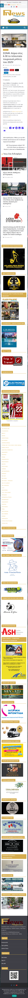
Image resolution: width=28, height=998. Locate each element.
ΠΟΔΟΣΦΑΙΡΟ (5, 502)
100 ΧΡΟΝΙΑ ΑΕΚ (5, 428)
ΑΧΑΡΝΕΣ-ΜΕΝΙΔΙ (6, 442)
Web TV (3, 960)
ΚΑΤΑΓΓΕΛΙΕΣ (5, 466)
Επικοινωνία (5, 942)
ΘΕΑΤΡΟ (4, 464)
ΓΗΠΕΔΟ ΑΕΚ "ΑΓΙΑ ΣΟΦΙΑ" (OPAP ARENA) (11, 445)
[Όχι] (26, 992)
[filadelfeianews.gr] (3, 27)
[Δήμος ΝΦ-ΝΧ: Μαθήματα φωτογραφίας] (14, 158)
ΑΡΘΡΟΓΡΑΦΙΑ (5, 438)
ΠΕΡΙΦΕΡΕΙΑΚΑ (5, 499)
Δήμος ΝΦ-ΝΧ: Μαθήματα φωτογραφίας (11, 173)
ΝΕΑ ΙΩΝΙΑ (4, 478)
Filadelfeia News (17, 65)
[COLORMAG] (12, 919)
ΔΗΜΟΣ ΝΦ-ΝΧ (5, 447)
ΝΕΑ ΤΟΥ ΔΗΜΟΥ (6, 483)
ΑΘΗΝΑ (3, 435)
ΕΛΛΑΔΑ (3, 457)
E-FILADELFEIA (5, 431)
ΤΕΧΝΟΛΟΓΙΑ (5, 518)
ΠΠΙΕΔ (3, 509)
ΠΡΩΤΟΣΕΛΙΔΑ (5, 511)
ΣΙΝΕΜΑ (3, 516)
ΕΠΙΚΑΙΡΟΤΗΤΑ (5, 459)
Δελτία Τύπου (5, 948)
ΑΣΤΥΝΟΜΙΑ (4, 440)
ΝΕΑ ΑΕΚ (4, 476)
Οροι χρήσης (5, 945)
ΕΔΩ (10, 117)
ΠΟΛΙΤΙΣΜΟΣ (5, 506)
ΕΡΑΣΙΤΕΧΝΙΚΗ (5, 461)
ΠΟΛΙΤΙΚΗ (4, 504)
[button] (2, 5)
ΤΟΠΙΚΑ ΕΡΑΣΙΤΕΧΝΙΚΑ (7, 521)
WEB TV (3, 433)
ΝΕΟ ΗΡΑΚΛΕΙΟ (5, 485)
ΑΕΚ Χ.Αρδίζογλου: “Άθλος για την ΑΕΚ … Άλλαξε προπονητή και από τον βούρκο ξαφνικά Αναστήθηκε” (14, 140)
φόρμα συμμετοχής (16, 111)
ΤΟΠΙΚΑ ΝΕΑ (6, 49)
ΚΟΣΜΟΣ (4, 468)
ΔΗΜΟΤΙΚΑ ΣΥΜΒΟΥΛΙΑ (7, 450)
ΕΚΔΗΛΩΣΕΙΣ (4, 452)
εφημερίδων (16, 420)
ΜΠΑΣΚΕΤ (4, 473)
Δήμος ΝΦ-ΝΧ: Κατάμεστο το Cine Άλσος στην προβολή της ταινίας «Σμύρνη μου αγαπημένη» (13, 200)
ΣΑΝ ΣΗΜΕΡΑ (5, 513)
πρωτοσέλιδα (10, 420)
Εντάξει (14, 995)
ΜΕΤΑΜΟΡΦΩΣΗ (5, 471)
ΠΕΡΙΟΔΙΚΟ (4, 495)
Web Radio (4, 957)
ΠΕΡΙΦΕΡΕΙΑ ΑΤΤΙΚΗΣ (6, 497)
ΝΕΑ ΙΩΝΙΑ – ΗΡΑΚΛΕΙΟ (7, 480)
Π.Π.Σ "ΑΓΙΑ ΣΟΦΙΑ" (6, 492)
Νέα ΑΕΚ (4, 963)
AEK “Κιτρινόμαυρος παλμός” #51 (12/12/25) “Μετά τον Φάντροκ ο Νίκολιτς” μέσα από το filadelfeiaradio (14, 147)
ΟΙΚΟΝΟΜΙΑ (5, 490)
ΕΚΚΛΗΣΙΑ (4, 454)
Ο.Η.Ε (3, 487)
